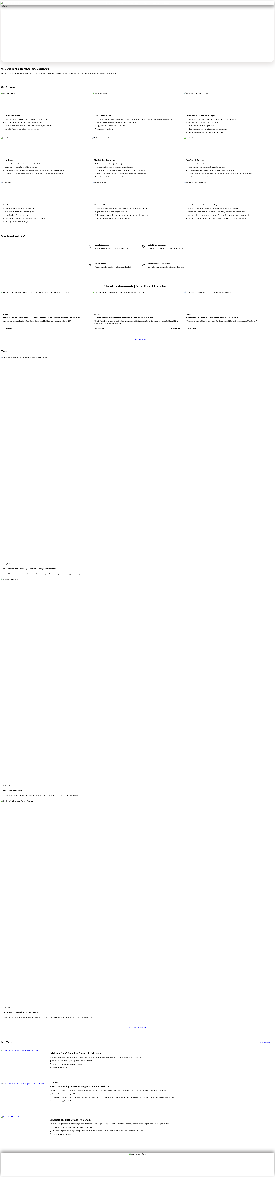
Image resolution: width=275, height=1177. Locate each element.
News (137, 1169)
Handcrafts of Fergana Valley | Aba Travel (70, 1120)
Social (145, 1166)
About (130, 1163)
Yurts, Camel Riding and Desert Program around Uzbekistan (79, 1086)
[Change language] (271, 3)
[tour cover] (24, 1066)
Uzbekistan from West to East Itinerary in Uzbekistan (76, 1053)
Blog (130, 1166)
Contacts (156, 3)
